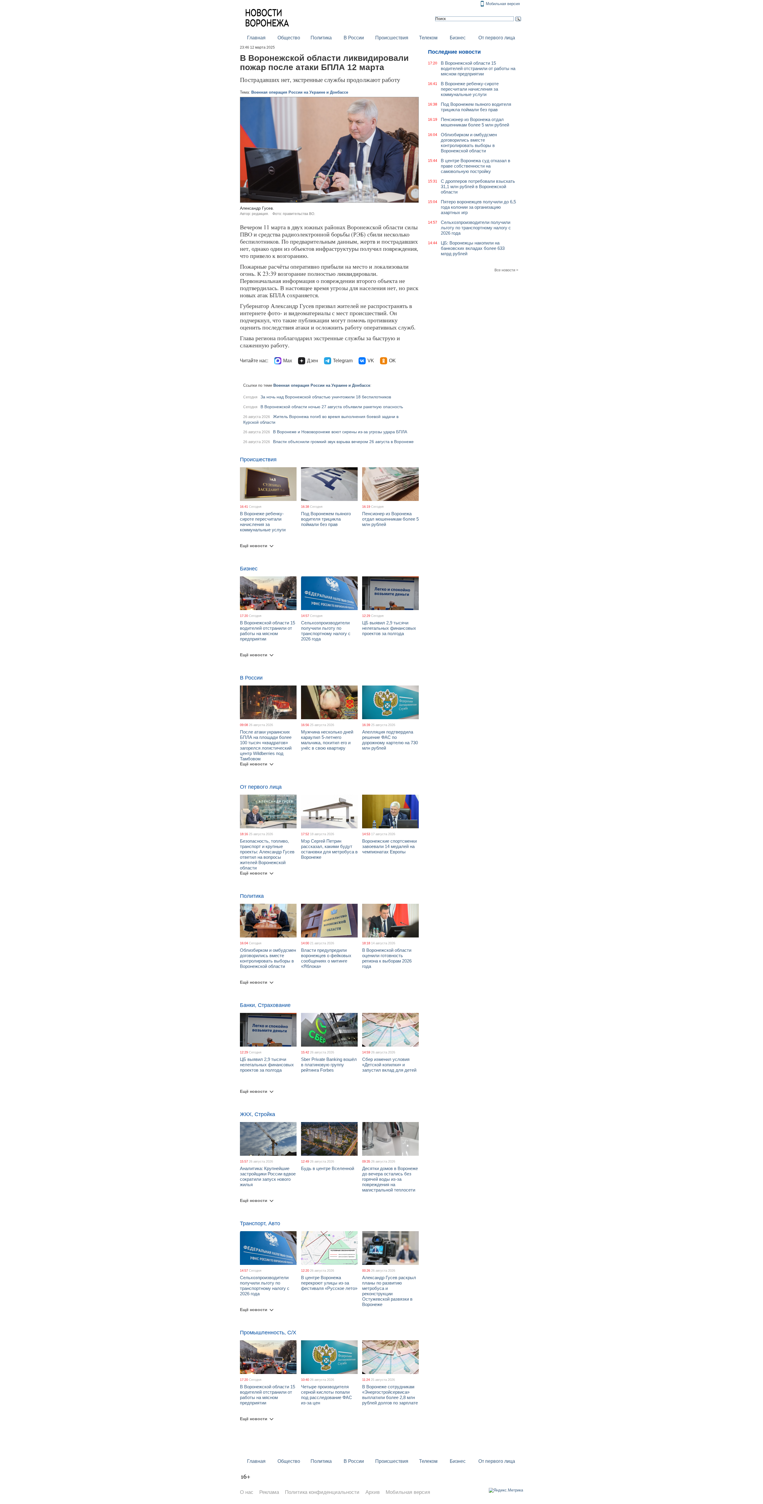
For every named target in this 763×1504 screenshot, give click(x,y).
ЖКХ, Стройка (257, 1114)
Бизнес (458, 37)
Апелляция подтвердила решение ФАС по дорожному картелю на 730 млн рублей (390, 740)
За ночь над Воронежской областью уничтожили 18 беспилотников (325, 396)
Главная (256, 37)
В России (354, 37)
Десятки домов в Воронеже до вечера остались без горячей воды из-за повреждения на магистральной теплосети (390, 1179)
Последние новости (454, 52)
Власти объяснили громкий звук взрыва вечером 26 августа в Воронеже (343, 441)
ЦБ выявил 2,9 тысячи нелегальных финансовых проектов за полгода (389, 628)
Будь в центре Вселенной (327, 1168)
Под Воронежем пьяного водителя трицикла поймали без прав (326, 519)
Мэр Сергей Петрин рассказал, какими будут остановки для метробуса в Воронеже (329, 849)
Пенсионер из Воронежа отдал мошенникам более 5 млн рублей (390, 519)
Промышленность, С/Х (268, 1333)
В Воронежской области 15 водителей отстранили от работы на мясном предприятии (267, 630)
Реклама (269, 1492)
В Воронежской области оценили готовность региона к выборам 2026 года (387, 958)
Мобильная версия (503, 3)
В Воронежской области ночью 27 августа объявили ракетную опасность (331, 406)
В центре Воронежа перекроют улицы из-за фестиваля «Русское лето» (329, 1283)
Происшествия (391, 37)
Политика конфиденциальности (322, 1492)
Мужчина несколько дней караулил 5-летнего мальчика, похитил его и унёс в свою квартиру (327, 740)
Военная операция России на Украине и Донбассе (299, 92)
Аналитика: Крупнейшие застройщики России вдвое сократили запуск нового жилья (268, 1176)
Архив (372, 1492)
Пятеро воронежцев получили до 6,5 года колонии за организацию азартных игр (478, 207)
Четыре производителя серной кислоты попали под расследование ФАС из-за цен (326, 1394)
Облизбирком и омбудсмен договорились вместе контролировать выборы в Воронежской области (268, 958)
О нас (246, 1492)
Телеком (428, 37)
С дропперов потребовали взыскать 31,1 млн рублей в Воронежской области (478, 186)
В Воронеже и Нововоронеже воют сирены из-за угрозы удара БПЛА (340, 431)
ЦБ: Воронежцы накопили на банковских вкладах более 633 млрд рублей (473, 248)
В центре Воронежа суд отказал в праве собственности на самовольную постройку (475, 166)
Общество (288, 37)
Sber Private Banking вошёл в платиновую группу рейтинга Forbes (329, 1065)
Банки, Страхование (265, 1005)
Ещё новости (253, 545)
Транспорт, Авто (260, 1223)
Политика (321, 37)
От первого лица (496, 37)
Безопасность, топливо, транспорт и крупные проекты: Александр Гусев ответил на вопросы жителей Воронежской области (267, 854)
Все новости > (506, 270)
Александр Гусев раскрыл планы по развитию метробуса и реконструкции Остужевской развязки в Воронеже (389, 1291)
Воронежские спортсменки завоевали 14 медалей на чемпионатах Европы (389, 846)
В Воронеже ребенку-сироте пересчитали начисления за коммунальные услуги (263, 521)
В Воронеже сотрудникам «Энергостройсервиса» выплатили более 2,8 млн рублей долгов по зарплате (390, 1394)
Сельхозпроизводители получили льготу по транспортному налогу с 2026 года (326, 630)
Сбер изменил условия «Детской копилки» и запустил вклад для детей (389, 1065)
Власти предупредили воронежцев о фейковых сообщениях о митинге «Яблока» (326, 958)
